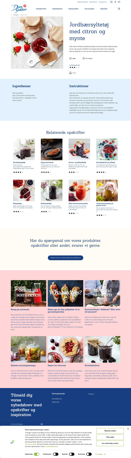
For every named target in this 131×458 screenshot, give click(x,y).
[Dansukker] (19, 8)
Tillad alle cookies (110, 431)
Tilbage (15, 15)
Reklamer (55, 402)
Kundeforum (57, 399)
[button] (41, 8)
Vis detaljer (99, 454)
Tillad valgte (110, 437)
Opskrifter (23, 15)
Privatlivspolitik (30, 444)
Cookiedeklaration (51, 446)
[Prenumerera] (41, 424)
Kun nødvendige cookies (110, 443)
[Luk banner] (128, 428)
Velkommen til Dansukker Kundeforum (65, 258)
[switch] (55, 454)
